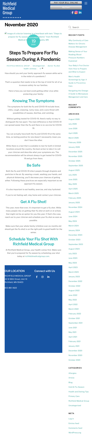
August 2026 (74, 119)
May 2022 (73, 300)
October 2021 (74, 318)
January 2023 (74, 277)
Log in (71, 419)
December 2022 (75, 281)
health (26, 69)
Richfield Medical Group (18, 66)
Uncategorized (39, 66)
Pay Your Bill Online (66, 3)
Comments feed (75, 428)
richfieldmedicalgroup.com (37, 256)
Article (71, 378)
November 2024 (75, 207)
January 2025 (74, 202)
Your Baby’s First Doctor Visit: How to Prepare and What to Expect (79, 68)
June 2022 (73, 295)
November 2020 (75, 355)
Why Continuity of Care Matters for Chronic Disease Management (78, 43)
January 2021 (74, 346)
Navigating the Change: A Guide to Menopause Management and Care (78, 94)
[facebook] (36, 276)
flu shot (57, 66)
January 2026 (74, 147)
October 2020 (74, 360)
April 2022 (73, 304)
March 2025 (74, 193)
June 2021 (73, 328)
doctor (50, 66)
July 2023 (73, 254)
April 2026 (73, 133)
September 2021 (76, 323)
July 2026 (73, 124)
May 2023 (73, 263)
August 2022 (74, 290)
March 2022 (74, 309)
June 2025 (73, 179)
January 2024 (74, 230)
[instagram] (42, 276)
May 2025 (73, 184)
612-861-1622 (11, 288)
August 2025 (74, 170)
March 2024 (74, 226)
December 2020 (75, 351)
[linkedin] (48, 276)
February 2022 (75, 314)
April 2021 (73, 337)
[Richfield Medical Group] (12, 17)
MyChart (66, 7)
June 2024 (73, 216)
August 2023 (74, 249)
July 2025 (73, 175)
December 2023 (75, 235)
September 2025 (76, 166)
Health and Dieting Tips (79, 392)
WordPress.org (75, 433)
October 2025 (74, 161)
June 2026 (73, 128)
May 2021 (72, 332)
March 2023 (74, 272)
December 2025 (75, 152)
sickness (32, 69)
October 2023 (74, 240)
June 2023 (73, 258)
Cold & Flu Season (76, 387)
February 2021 (75, 341)
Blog (70, 382)
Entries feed (74, 423)
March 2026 (74, 138)
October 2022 (74, 286)
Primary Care (74, 396)
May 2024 (73, 221)
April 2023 (73, 267)
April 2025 (73, 189)
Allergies (72, 373)
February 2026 (75, 142)
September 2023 (76, 244)
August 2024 (74, 212)
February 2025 (75, 198)
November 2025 (75, 156)
